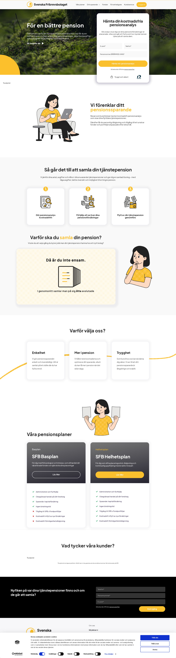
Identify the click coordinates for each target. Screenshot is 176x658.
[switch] (61, 654)
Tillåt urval (155, 644)
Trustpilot (6, 83)
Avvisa (155, 649)
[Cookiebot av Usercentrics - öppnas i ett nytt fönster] (17, 654)
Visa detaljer (108, 654)
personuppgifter (129, 69)
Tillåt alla (155, 638)
